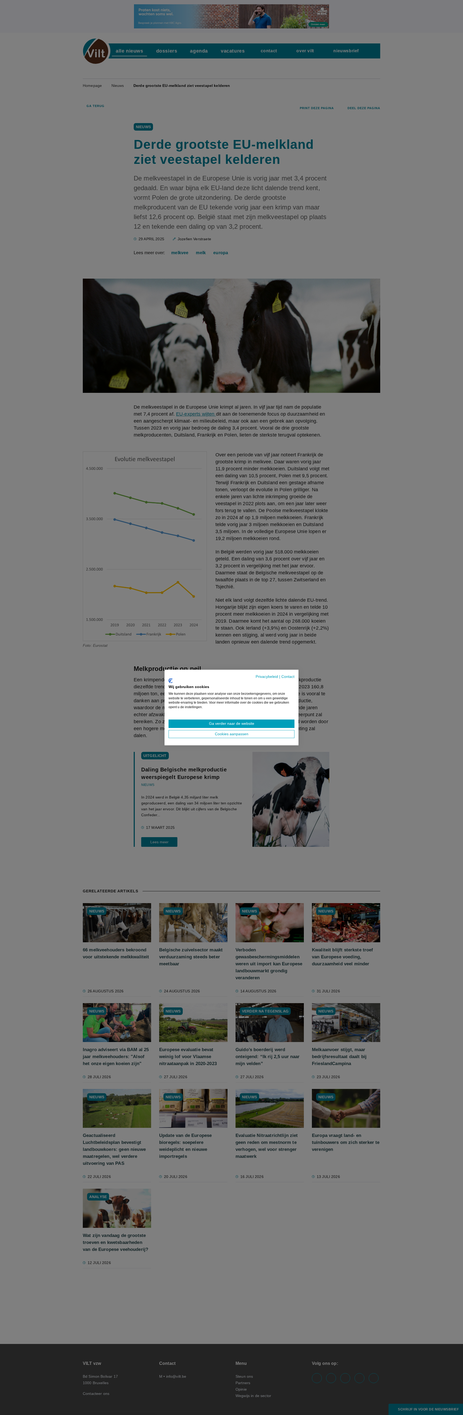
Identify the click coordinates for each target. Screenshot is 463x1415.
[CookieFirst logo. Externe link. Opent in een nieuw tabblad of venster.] (171, 680)
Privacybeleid (267, 676)
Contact (287, 676)
